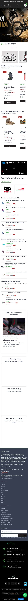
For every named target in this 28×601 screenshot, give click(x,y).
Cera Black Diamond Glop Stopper (14, 249)
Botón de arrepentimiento (7, 514)
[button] (18, 5)
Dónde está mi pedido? (6, 522)
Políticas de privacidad (6, 520)
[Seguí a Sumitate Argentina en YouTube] (19, 583)
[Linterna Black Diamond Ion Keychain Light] (3, 244)
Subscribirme (22, 535)
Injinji (7, 202)
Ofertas (2, 498)
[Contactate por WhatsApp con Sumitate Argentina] (9, 583)
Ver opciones (10, 102)
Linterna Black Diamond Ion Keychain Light (16, 241)
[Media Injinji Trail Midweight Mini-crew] (3, 225)
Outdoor (3, 488)
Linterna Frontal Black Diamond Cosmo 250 (16, 272)
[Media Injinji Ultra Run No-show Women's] (3, 210)
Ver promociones (5, 181)
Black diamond (9, 243)
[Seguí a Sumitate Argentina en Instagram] (12, 583)
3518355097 (5, 472)
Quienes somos (4, 510)
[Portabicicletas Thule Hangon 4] (3, 295)
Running (3, 486)
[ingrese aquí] (14, 593)
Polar (2, 492)
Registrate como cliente (6, 524)
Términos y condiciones (6, 516)
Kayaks (2, 494)
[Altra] (20, 189)
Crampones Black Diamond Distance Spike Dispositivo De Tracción (15, 264)
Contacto (3, 508)
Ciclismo (3, 484)
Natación (3, 496)
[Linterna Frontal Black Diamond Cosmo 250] (3, 274)
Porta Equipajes (4, 490)
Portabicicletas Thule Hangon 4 (13, 292)
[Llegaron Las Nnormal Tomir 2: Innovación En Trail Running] (14, 326)
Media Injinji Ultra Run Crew (12, 215)
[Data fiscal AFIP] (25, 584)
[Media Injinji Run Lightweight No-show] (3, 203)
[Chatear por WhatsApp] (25, 595)
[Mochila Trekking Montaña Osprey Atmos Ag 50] (10, 76)
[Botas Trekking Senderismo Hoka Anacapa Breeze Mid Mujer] (10, 121)
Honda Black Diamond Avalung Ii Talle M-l (15, 256)
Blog (2, 502)
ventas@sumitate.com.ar (8, 478)
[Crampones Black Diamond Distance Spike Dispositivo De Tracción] (2, 267)
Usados (2, 500)
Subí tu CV (3, 512)
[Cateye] (7, 189)
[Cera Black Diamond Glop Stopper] (3, 251)
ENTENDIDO (21, 599)
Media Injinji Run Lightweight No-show (15, 200)
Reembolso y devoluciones (7, 518)
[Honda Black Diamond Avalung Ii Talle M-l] (3, 259)
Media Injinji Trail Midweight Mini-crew (15, 222)
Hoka (5, 130)
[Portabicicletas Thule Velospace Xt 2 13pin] (3, 302)
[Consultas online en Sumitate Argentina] (6, 583)
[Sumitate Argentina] (7, 5)
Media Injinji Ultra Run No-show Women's (15, 207)
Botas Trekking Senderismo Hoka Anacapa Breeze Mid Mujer (9, 133)
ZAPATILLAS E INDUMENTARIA (9, 337)
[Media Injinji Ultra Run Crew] (3, 217)
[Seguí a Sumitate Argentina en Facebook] (15, 583)
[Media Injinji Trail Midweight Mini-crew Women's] (3, 232)
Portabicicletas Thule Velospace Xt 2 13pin (16, 299)
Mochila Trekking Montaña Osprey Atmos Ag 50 (9, 87)
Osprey (5, 84)
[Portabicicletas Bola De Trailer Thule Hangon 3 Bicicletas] (2, 287)
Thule (6, 286)
